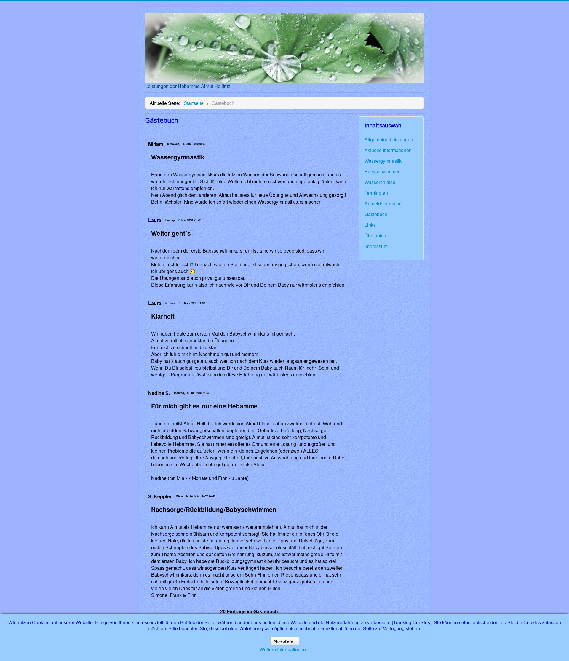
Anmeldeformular (383, 203)
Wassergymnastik (383, 161)
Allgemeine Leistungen (389, 139)
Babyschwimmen (383, 171)
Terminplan (376, 193)
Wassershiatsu (380, 182)
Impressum (376, 246)
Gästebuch (376, 214)
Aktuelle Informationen (388, 150)
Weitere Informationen (283, 649)
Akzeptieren (285, 641)
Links (370, 225)
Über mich (375, 235)
